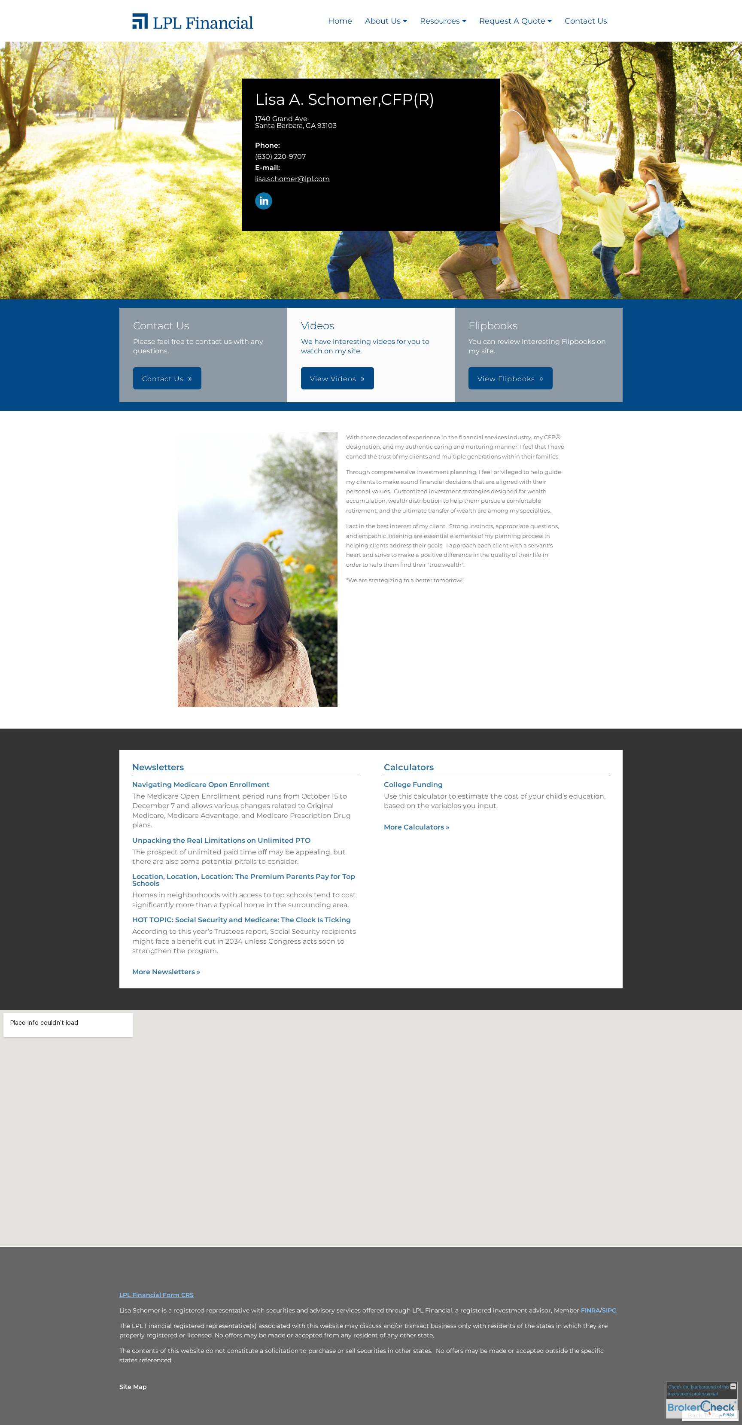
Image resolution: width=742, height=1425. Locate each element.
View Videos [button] (333, 379)
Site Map (133, 1387)
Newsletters (158, 767)
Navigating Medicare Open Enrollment (201, 785)
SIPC (609, 1310)
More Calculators (417, 827)
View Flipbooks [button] (506, 379)
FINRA (590, 1310)
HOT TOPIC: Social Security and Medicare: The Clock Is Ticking (241, 920)
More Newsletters (166, 972)
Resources (440, 21)
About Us (383, 21)
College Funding (413, 785)
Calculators (409, 767)
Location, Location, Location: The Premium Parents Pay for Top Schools (243, 879)
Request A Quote (512, 21)
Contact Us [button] (163, 379)
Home (340, 21)
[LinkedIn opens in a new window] (263, 201)
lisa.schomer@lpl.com (292, 179)
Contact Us (586, 21)
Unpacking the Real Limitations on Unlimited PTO (221, 840)
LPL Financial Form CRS (156, 1295)
